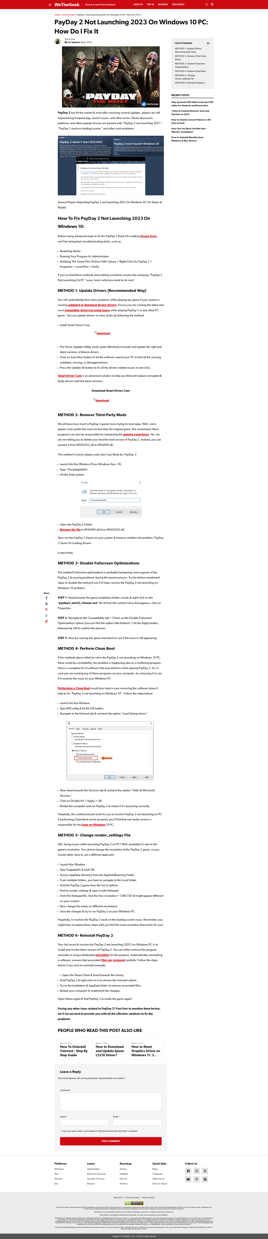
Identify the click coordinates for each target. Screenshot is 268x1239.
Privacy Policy (132, 1198)
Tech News (178, 4)
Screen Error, (148, 236)
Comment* (65, 1090)
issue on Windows (94, 824)
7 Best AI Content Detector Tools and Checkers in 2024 (190, 113)
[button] (206, 5)
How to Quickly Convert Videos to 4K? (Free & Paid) (191, 121)
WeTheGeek (67, 5)
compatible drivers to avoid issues (87, 310)
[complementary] (46, 622)
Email (116, 1117)
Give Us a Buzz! (159, 1184)
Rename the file (70, 529)
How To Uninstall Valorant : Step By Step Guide (74, 1051)
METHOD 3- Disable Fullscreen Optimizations (190, 65)
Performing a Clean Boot (74, 688)
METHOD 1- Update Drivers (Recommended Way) (188, 50)
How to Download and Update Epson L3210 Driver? (110, 1051)
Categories (157, 1174)
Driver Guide (68, 15)
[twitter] (46, 603)
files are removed (113, 960)
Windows (59, 1169)
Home (57, 15)
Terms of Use (148, 1198)
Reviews (163, 4)
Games (123, 1169)
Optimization (93, 1169)
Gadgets (124, 1174)
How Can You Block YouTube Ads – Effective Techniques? (189, 130)
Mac (56, 1174)
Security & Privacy (96, 1179)
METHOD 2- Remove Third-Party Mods (190, 58)
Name (63, 1117)
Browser (91, 1184)
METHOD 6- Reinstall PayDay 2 (190, 83)
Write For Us (158, 1179)
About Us (118, 1198)
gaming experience (136, 434)
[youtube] (188, 1179)
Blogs (155, 1169)
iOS (56, 1184)
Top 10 (150, 4)
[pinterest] (46, 609)
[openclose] (50, 5)
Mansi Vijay (70, 39)
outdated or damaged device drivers (92, 305)
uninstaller (102, 955)
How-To (123, 1179)
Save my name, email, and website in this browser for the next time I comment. (100, 1131)
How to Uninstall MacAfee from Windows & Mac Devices (187, 139)
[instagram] (196, 1171)
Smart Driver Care (70, 376)
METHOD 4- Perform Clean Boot (190, 71)
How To (138, 4)
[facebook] (46, 597)
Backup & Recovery (96, 1174)
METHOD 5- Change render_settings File (185, 77)
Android (58, 1179)
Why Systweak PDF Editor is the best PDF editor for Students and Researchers (192, 104)
